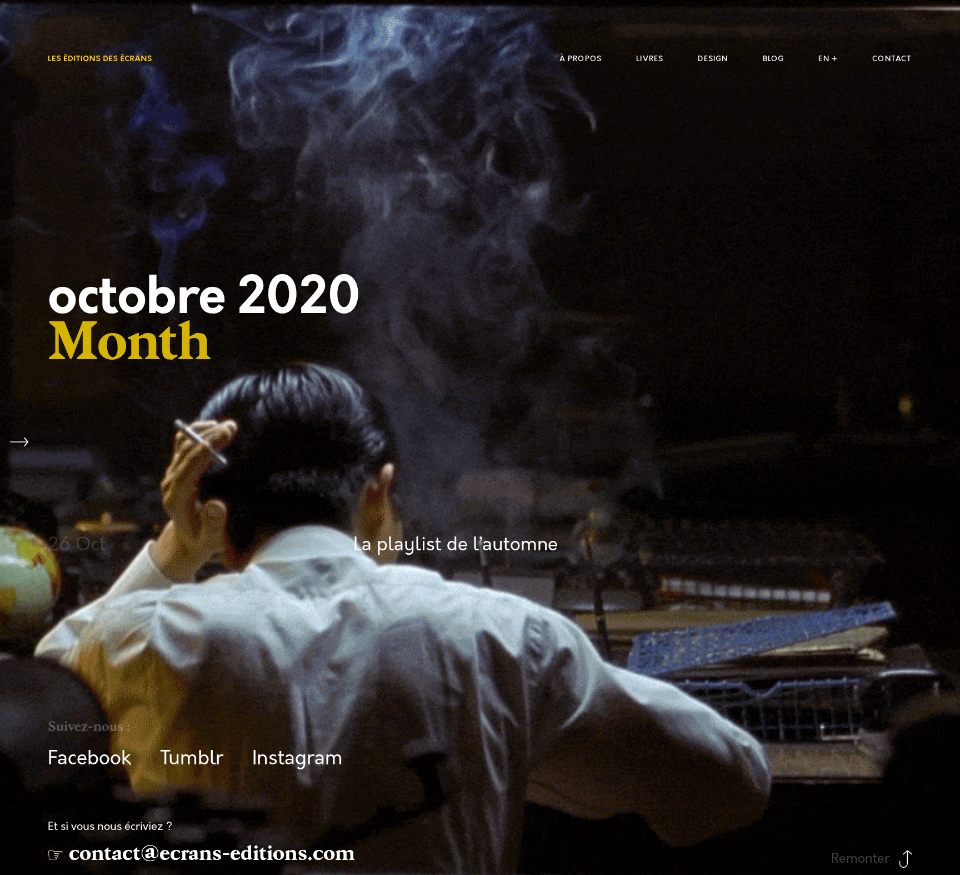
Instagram (297, 758)
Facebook (89, 758)
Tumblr (191, 758)
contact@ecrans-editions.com (212, 853)
